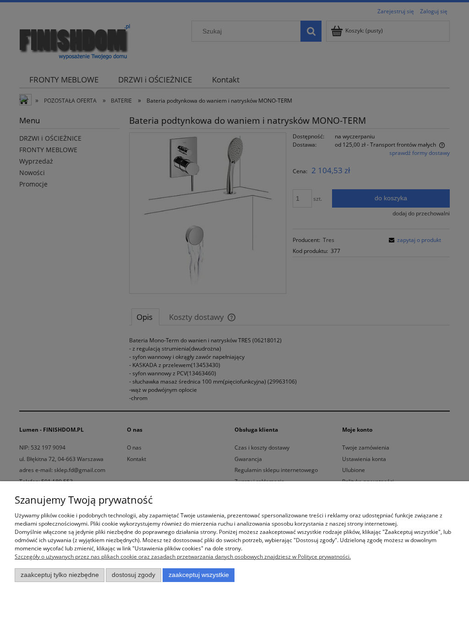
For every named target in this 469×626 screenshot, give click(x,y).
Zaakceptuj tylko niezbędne (60, 574)
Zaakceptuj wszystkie (199, 574)
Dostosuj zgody (133, 574)
